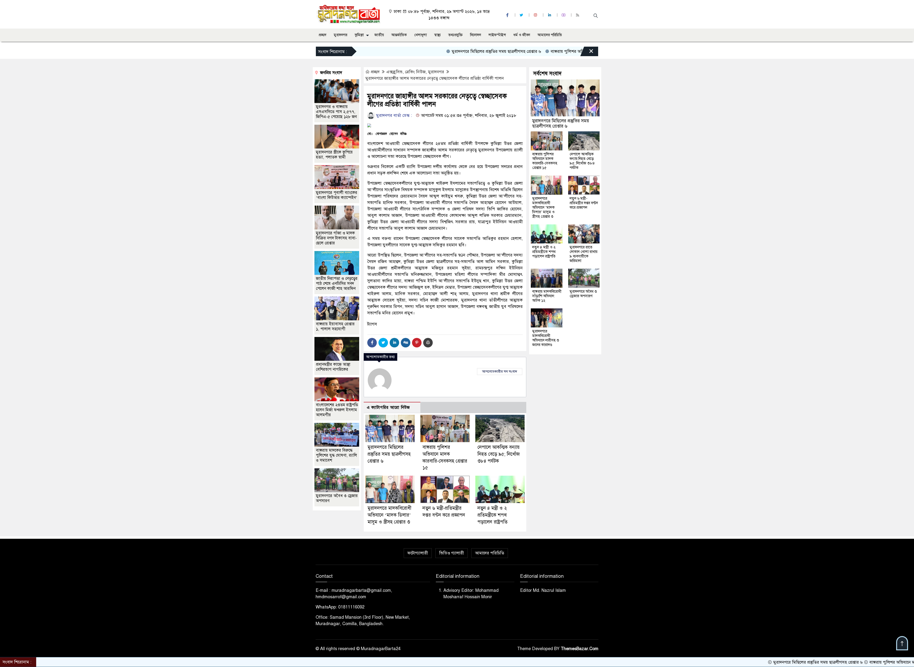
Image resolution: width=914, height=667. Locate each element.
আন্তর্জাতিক (399, 35)
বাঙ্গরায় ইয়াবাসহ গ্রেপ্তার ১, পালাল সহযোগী (335, 326)
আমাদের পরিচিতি (549, 35)
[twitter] (522, 15)
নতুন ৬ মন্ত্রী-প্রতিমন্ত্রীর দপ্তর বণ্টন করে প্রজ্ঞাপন (584, 203)
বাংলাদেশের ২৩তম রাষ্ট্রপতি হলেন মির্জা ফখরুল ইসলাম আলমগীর (337, 409)
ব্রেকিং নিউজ (415, 71)
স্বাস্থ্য (437, 35)
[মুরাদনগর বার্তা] (349, 14)
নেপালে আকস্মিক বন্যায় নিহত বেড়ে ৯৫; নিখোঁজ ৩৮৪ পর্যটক (498, 454)
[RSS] (578, 15)
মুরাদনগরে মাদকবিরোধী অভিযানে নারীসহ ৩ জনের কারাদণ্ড (545, 338)
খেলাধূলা (420, 35)
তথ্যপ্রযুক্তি (455, 35)
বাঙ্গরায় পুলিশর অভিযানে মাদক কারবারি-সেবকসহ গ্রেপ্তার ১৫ (563, 51)
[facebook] (508, 15)
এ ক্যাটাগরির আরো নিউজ (388, 407)
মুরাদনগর (340, 35)
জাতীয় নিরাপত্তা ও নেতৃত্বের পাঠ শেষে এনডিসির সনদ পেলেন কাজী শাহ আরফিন (337, 283)
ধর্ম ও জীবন (521, 35)
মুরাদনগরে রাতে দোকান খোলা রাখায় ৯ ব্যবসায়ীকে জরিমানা (583, 254)
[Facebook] (372, 342)
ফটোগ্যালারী (417, 553)
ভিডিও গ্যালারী (451, 553)
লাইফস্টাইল (497, 35)
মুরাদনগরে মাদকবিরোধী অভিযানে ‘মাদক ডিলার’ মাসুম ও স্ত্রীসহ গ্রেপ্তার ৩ (389, 515)
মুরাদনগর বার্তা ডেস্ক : (393, 115)
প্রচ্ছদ (322, 35)
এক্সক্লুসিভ (394, 71)
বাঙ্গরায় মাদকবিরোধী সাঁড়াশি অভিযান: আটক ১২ (546, 296)
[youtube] (564, 15)
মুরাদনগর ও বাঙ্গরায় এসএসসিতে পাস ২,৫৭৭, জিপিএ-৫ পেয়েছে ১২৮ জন (336, 111)
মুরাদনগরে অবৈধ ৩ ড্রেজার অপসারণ (583, 293)
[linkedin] (550, 15)
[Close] (587, 52)
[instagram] (536, 15)
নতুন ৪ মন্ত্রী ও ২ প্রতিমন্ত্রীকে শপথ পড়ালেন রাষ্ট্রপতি (492, 515)
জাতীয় (379, 35)
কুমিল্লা (359, 35)
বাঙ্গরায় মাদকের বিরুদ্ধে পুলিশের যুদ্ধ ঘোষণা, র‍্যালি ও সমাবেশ (336, 455)
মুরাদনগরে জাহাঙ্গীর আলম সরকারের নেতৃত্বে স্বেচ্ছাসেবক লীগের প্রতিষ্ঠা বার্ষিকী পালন (434, 78)
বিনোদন (475, 35)
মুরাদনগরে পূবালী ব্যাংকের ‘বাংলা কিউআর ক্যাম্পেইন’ (336, 195)
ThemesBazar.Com (579, 648)
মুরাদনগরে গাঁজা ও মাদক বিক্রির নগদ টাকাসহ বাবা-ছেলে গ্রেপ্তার (336, 238)
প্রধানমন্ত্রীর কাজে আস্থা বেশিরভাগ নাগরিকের (333, 367)
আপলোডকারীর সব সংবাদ (499, 371)
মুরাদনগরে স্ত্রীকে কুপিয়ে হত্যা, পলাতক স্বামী (334, 155)
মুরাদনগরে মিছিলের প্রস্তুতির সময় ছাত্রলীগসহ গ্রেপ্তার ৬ (458, 51)
